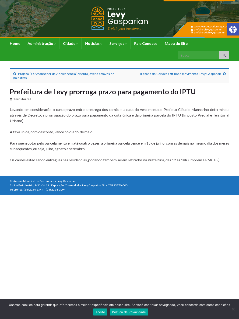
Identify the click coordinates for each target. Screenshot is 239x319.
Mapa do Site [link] (176, 43)
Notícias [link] (92, 43)
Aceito (100, 312)
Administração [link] (41, 43)
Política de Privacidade (129, 312)
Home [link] (15, 43)
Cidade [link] (69, 43)
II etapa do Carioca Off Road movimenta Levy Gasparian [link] (180, 74)
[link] (233, 29)
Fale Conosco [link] (146, 43)
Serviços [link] (117, 43)
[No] (233, 309)
